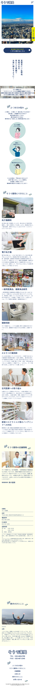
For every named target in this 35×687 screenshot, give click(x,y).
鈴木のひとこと (17, 676)
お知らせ (17, 674)
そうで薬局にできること (17, 668)
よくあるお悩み (17, 665)
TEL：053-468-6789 (17, 656)
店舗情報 (17, 671)
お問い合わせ (17, 679)
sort (32, 2)
